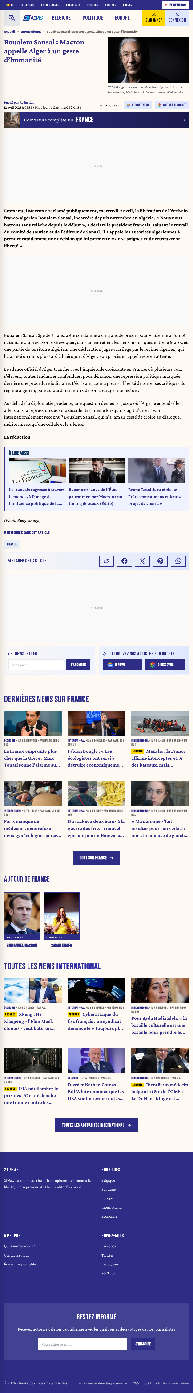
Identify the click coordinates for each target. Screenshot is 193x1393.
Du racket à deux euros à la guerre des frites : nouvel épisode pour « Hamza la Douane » (96, 828)
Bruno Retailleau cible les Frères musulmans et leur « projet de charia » (154, 496)
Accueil (9, 31)
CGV (136, 1383)
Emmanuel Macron (22, 946)
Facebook (108, 1246)
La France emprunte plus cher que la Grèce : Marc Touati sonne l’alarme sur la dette (31, 758)
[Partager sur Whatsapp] (178, 561)
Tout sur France (93, 858)
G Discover (166, 664)
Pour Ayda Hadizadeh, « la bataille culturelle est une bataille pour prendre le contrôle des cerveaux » (159, 1025)
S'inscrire (143, 1344)
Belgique (61, 18)
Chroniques (73, 5)
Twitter (107, 1255)
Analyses (110, 5)
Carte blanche (50, 5)
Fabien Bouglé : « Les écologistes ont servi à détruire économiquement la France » (96, 758)
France (12, 544)
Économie (109, 1216)
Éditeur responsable (20, 1264)
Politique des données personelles (103, 1383)
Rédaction (27, 102)
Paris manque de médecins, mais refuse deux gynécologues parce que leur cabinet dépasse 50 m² (30, 828)
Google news (141, 105)
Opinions (92, 5)
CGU (147, 1383)
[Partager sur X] (142, 561)
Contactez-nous (16, 1255)
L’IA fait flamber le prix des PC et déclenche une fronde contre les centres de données (31, 1096)
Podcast (128, 5)
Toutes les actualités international (93, 1125)
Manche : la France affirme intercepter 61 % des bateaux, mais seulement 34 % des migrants (158, 758)
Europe (122, 18)
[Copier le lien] (106, 561)
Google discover (175, 105)
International (31, 31)
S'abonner (78, 664)
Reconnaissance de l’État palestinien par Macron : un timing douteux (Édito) (95, 496)
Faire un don (176, 5)
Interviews (27, 5)
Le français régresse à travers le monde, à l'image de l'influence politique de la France (37, 497)
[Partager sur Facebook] (124, 561)
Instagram (109, 1264)
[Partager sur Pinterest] (160, 561)
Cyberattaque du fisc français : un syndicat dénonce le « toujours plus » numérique (96, 1021)
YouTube (108, 1273)
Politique (93, 18)
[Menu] (12, 18)
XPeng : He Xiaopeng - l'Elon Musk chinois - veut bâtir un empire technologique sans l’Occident (32, 1021)
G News (120, 664)
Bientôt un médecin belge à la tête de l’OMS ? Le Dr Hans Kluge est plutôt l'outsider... (159, 1092)
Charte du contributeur (172, 1383)
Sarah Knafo (61, 946)
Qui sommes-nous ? (19, 1246)
